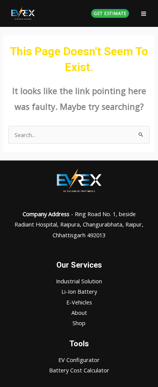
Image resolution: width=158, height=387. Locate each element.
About (79, 312)
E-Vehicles (79, 302)
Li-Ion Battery (79, 291)
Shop (79, 323)
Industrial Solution (79, 281)
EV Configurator (79, 360)
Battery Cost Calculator (79, 370)
